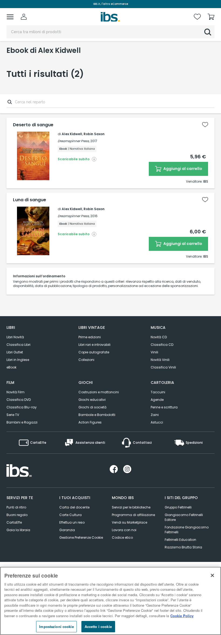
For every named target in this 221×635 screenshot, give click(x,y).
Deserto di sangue (33, 125)
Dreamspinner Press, (73, 141)
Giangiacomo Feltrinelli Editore (184, 517)
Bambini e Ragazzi (21, 422)
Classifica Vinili (163, 367)
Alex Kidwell (72, 134)
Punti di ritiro (16, 507)
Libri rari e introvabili (94, 344)
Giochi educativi (92, 399)
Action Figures (90, 422)
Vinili (154, 352)
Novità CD (159, 337)
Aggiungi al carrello (182, 168)
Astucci (157, 422)
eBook (11, 367)
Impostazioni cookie (56, 626)
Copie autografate (93, 352)
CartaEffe (14, 522)
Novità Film (15, 392)
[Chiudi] (212, 575)
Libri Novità (15, 337)
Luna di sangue (29, 200)
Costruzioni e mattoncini (98, 392)
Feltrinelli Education (180, 539)
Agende (157, 399)
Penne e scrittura (164, 407)
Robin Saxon (94, 134)
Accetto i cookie (98, 626)
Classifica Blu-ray (21, 407)
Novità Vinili (160, 359)
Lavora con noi (124, 530)
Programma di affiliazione (133, 515)
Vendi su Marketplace (129, 522)
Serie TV (12, 414)
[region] (110, 601)
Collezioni (86, 359)
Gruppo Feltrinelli (178, 507)
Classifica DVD (18, 399)
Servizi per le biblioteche (131, 507)
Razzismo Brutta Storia (183, 547)
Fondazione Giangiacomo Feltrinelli (187, 529)
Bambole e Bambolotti (96, 414)
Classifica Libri (18, 344)
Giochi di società (92, 407)
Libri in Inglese (17, 359)
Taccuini (158, 392)
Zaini (155, 414)
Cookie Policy (182, 615)
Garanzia (67, 530)
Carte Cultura (70, 515)
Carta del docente (74, 507)
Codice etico (122, 537)
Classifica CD (162, 344)
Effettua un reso (72, 522)
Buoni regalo (16, 515)
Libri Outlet (14, 352)
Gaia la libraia (18, 530)
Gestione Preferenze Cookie (81, 537)
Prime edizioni (89, 337)
